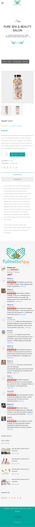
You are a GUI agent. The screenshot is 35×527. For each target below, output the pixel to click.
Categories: (5, 163)
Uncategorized (17, 61)
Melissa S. (10, 289)
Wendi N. (10, 331)
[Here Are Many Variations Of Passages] (5, 451)
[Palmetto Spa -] (17, 3)
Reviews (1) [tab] (17, 179)
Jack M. (9, 417)
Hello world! (5, 440)
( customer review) (15, 126)
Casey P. (9, 318)
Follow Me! (17, 522)
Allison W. (10, 304)
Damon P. (10, 361)
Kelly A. (9, 376)
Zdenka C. (10, 278)
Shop (9, 61)
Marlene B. (10, 404)
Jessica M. (10, 391)
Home (4, 61)
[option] (17, 87)
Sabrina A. (10, 346)
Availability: (5, 161)
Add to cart (18, 154)
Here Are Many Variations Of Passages (20, 450)
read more (23, 286)
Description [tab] (17, 175)
